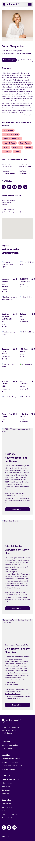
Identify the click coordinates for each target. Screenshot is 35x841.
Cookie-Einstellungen (10, 818)
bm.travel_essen (8, 173)
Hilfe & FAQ (6, 786)
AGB (3, 811)
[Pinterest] (20, 187)
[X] (9, 187)
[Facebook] (4, 187)
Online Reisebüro (8, 769)
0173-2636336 (25, 53)
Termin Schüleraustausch (12, 766)
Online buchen (26, 60)
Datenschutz (7, 807)
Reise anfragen (17, 509)
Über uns (5, 794)
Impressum (6, 803)
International (7, 783)
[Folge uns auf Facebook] (4, 827)
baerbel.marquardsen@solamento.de (17, 212)
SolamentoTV (24, 173)
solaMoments (7, 749)
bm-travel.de (7, 167)
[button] (17, 228)
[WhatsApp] (25, 187)
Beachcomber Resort (12, 694)
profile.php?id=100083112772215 (26, 167)
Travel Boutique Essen (11, 758)
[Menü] (30, 4)
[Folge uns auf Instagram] (9, 827)
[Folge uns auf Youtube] (14, 827)
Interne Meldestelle (9, 814)
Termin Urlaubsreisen (10, 762)
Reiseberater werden (10, 779)
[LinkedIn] (14, 187)
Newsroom (6, 790)
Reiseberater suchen (10, 745)
